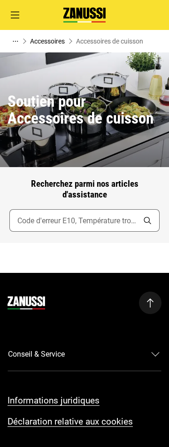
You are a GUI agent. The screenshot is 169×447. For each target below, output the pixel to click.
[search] (147, 220)
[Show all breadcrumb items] (15, 41)
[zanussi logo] (26, 302)
